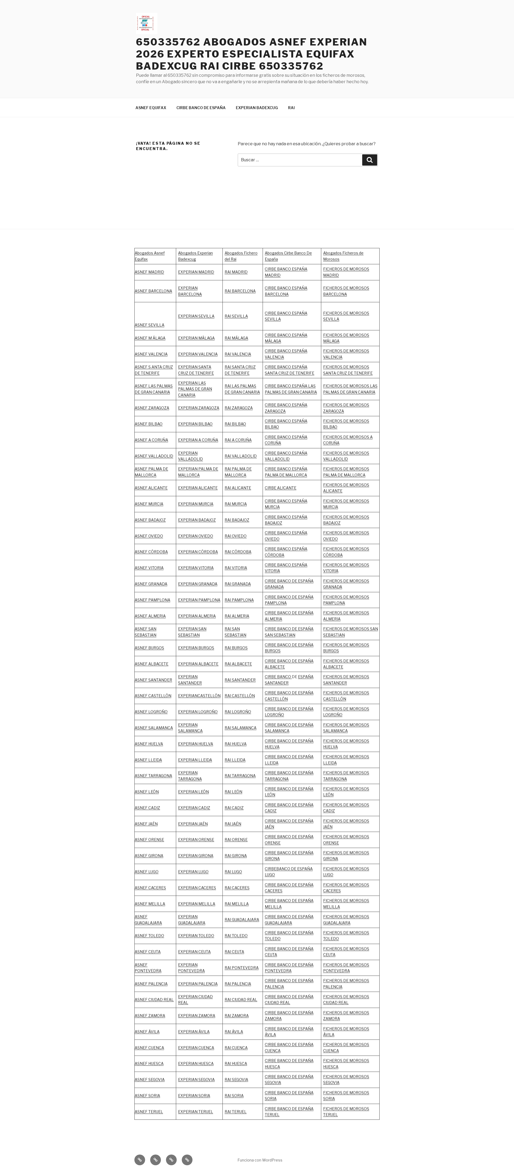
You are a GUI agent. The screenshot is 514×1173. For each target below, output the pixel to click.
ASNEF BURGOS (149, 647)
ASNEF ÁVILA (147, 1031)
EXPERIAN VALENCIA (198, 354)
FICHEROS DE (336, 565)
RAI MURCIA (236, 504)
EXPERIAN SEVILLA (196, 316)
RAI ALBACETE (238, 664)
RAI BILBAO (235, 424)
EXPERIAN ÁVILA (194, 1031)
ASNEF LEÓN (147, 791)
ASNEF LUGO (146, 871)
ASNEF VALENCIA (151, 354)
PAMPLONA (159, 600)
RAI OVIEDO (236, 536)
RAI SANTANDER (240, 680)
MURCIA (205, 504)
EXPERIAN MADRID (196, 272)
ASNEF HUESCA (149, 1063)
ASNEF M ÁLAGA (150, 338)
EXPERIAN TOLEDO (196, 935)
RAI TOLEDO (236, 935)
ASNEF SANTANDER (153, 680)
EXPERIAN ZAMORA (196, 1015)
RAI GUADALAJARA (242, 919)
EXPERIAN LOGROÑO (198, 711)
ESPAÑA (305, 821)
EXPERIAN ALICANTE (198, 488)
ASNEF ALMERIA (150, 616)
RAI (291, 107)
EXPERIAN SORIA (194, 1095)
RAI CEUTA (234, 951)
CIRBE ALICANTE (280, 488)
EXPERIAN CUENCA (196, 1047)
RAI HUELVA (236, 744)
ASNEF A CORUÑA (151, 440)
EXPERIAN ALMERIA (197, 616)
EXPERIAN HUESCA (196, 1063)
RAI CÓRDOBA (238, 551)
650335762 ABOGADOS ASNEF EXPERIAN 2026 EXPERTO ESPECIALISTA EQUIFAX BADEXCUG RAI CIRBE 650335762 (252, 54)
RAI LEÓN (233, 791)
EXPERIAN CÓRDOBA (198, 551)
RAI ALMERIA (237, 616)
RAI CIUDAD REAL (241, 999)
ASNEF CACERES (150, 887)
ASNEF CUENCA (149, 1047)
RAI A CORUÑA (238, 440)
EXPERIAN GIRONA (195, 855)
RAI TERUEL (236, 1111)
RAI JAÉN (233, 824)
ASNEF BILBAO (148, 424)
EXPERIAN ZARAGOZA (198, 408)
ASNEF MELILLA (150, 903)
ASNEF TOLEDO (149, 935)
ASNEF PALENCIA (151, 983)
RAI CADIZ (234, 807)
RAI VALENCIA (238, 354)
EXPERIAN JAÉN (193, 824)
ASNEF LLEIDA (148, 760)
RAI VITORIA (236, 568)
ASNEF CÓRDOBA (151, 551)
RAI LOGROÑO (238, 711)
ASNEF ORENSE (149, 839)
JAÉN (269, 826)
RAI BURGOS (236, 647)
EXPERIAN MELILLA (196, 903)
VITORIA (330, 570)
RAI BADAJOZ (237, 520)
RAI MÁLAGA (236, 338)
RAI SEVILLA (236, 316)
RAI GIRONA (236, 855)
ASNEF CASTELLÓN (153, 695)
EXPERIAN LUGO (193, 871)
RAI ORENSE (236, 839)
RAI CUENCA (236, 1047)
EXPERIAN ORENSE (196, 839)
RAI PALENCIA (238, 983)
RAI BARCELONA (240, 291)
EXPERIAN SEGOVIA (196, 1079)
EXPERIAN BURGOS (196, 647)
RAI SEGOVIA (236, 1079)
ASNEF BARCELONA (153, 291)
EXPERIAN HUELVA (195, 744)
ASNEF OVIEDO (149, 536)
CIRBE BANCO (278, 676)
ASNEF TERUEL (149, 1111)
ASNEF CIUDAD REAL (154, 999)
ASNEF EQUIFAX (150, 107)
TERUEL (272, 1114)
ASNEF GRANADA (151, 584)
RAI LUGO (233, 871)
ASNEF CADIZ (147, 807)
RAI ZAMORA (237, 1015)
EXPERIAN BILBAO (195, 424)
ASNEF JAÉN (146, 824)
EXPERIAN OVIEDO (195, 536)
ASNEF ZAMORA (150, 1015)
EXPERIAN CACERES (197, 887)
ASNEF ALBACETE (151, 664)
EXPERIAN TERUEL (195, 1111)
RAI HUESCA (236, 1063)
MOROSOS (359, 565)
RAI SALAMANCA (240, 727)
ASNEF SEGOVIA (150, 1079)
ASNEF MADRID (149, 272)
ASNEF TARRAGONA (153, 775)
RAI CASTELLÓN (240, 695)
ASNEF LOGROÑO (151, 711)
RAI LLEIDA (235, 760)
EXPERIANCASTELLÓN (199, 695)
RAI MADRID (236, 272)
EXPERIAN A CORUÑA (198, 440)
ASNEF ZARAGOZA (152, 408)
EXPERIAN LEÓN (193, 791)
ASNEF (141, 600)
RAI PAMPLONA (239, 600)
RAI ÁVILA (234, 1031)
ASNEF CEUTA (148, 951)
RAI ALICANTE (238, 488)
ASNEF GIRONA (149, 855)
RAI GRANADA (238, 584)
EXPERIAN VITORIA (196, 568)
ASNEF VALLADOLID (154, 456)
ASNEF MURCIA (149, 504)
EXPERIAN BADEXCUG (257, 107)
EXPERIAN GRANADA (197, 584)
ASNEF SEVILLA (149, 325)
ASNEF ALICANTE (151, 488)
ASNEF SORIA (147, 1095)
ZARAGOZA (242, 408)
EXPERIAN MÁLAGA (196, 338)
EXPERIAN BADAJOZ (197, 520)
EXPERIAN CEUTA (194, 951)
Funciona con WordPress (259, 1160)
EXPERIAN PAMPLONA (199, 600)
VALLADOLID (190, 459)
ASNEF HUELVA (149, 744)
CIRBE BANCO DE (281, 821)
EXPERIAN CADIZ (194, 807)
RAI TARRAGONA (240, 775)
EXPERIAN (188, 453)
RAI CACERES (237, 887)
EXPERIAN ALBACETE (198, 664)
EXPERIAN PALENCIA (198, 983)
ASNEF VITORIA (149, 568)
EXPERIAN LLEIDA (195, 760)
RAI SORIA (234, 1095)
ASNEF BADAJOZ (150, 520)
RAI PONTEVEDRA (242, 967)
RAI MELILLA (237, 903)
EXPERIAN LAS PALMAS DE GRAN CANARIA (195, 389)
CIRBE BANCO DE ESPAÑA (201, 107)
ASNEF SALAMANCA (154, 727)
